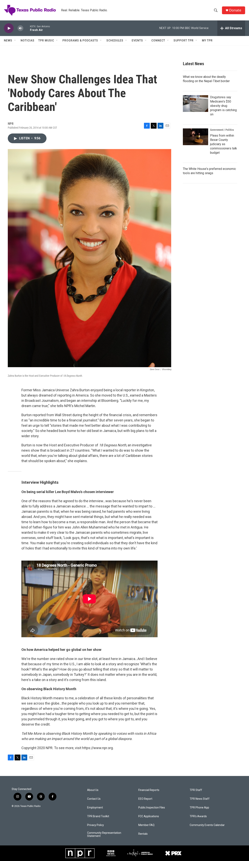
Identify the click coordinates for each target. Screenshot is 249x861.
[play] (9, 28)
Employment (95, 807)
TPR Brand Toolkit (98, 816)
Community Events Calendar (207, 825)
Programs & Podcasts (80, 40)
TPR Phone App (199, 807)
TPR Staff (196, 790)
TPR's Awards (198, 816)
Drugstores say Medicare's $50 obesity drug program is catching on (223, 105)
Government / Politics (222, 129)
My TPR (207, 40)
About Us (92, 790)
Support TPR (184, 40)
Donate (235, 10)
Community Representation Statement (104, 834)
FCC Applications (148, 816)
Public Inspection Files (151, 807)
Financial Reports (148, 790)
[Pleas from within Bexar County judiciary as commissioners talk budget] (195, 136)
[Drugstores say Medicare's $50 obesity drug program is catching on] (195, 103)
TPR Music (46, 40)
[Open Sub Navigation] (15, 40)
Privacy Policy (95, 825)
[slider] (26, 28)
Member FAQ (146, 825)
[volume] (20, 28)
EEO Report (145, 798)
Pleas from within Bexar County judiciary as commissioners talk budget (223, 144)
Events (137, 40)
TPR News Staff (200, 798)
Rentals (143, 833)
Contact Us (94, 798)
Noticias (27, 40)
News (8, 40)
